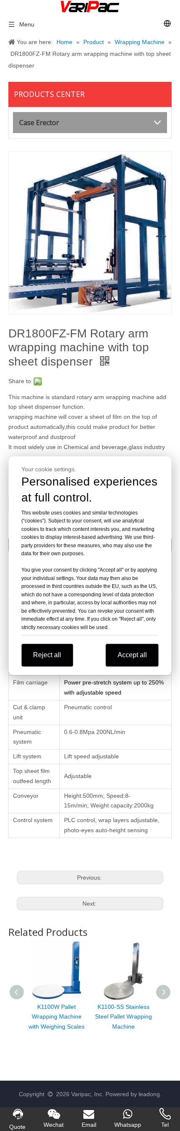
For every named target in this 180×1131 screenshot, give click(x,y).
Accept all (132, 654)
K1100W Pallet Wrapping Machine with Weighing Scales (56, 1016)
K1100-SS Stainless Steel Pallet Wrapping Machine (123, 1016)
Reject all (47, 654)
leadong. (150, 1094)
